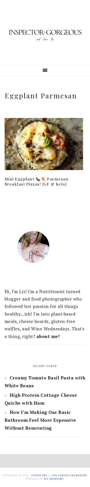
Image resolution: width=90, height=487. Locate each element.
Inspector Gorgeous (45, 32)
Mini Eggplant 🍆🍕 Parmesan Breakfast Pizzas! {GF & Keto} (37, 181)
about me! (48, 336)
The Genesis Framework (69, 475)
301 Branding (54, 479)
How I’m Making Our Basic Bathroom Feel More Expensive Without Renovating (40, 420)
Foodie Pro (39, 475)
